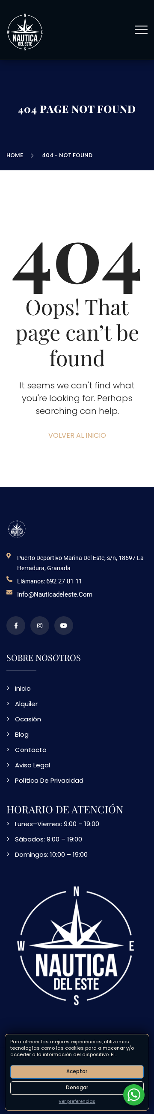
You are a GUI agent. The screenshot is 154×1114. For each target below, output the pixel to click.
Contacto (31, 749)
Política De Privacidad (49, 780)
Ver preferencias (77, 1101)
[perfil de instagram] (39, 625)
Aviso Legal (32, 765)
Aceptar (76, 1071)
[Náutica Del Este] (25, 31)
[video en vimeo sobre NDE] (63, 625)
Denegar (77, 1087)
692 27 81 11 (64, 581)
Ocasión (28, 719)
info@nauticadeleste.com (54, 594)
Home (16, 155)
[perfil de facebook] (15, 625)
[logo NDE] (17, 529)
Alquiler (26, 703)
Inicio (23, 688)
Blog (22, 734)
